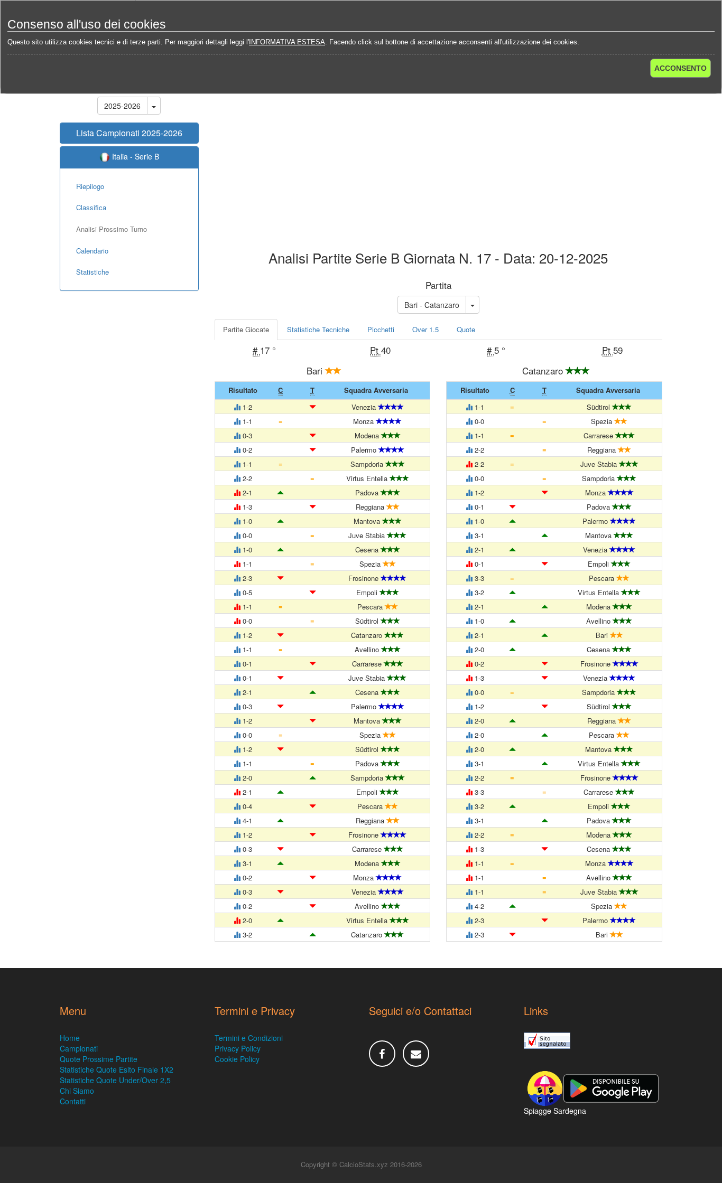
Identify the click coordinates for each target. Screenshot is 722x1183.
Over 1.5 (425, 329)
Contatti (73, 1101)
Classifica (91, 207)
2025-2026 (122, 105)
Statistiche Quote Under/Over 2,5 (115, 1080)
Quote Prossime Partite (98, 1059)
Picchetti (380, 329)
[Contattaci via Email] (416, 1053)
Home (70, 1037)
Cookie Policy (237, 1059)
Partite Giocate (246, 329)
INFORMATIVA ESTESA (287, 42)
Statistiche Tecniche (318, 329)
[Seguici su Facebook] (382, 1053)
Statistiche (92, 272)
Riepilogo (90, 186)
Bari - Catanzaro (431, 304)
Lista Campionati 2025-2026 (129, 133)
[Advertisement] (438, 166)
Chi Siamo (77, 1090)
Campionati (79, 1048)
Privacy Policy (238, 1048)
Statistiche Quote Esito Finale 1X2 (116, 1069)
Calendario (92, 251)
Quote (466, 329)
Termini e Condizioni (249, 1037)
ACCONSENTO (680, 68)
